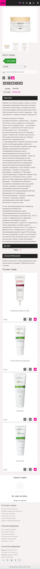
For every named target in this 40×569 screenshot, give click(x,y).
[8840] (12, 77)
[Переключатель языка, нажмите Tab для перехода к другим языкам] (20, 3)
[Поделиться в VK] (5, 83)
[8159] (35, 369)
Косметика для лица (8, 513)
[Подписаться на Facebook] (15, 560)
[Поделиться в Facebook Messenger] (13, 83)
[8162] (35, 419)
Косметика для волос (8, 518)
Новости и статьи (7, 541)
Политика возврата (8, 534)
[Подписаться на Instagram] (19, 560)
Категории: (7, 92)
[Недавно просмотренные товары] (26, 3)
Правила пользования (8, 539)
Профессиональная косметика (11, 511)
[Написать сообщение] (11, 560)
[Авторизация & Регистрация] (23, 3)
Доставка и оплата (7, 532)
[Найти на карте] (7, 560)
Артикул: (8, 89)
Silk (19, 92)
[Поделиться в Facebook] (9, 83)
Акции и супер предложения (10, 520)
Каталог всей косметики (9, 509)
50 (20, 250)
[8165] (35, 319)
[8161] (35, 469)
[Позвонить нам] (3, 560)
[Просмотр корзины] (30, 3)
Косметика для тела (8, 516)
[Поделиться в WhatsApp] (17, 83)
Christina (14, 92)
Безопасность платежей (9, 536)
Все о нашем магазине (8, 529)
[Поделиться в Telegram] (21, 83)
